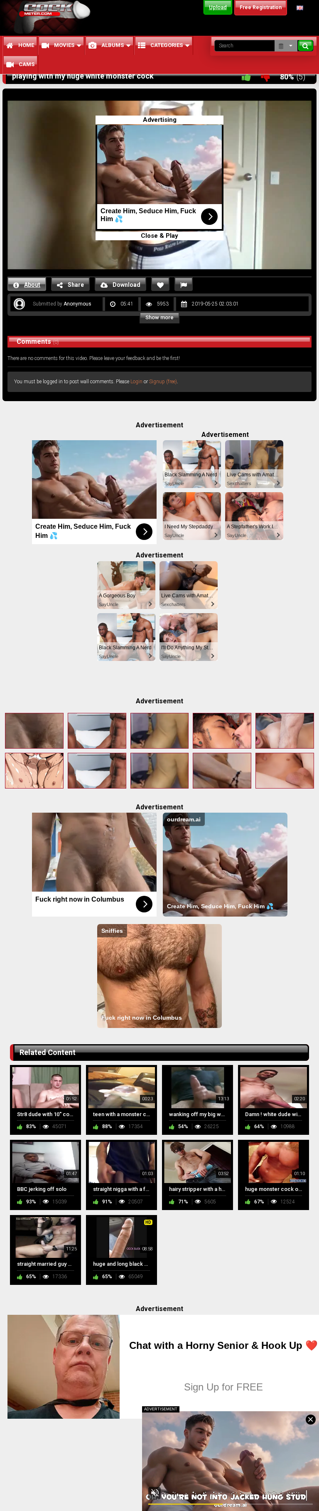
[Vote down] (265, 77)
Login (136, 382)
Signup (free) (163, 382)
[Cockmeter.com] (54, 17)
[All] (286, 46)
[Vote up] (246, 77)
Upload (218, 7)
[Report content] (183, 284)
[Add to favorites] (160, 284)
